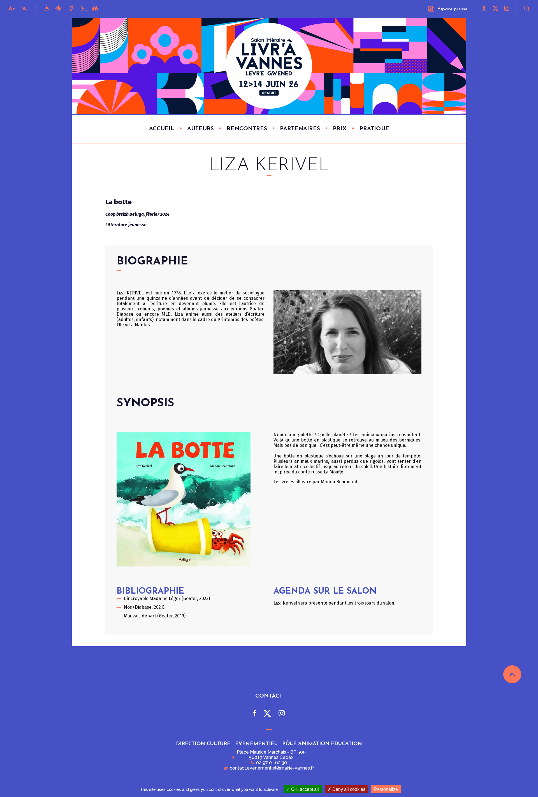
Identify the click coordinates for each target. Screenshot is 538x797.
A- (25, 9)
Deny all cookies (348, 789)
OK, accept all (304, 789)
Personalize (386, 789)
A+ (11, 9)
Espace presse (452, 9)
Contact (269, 696)
